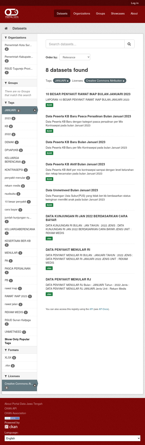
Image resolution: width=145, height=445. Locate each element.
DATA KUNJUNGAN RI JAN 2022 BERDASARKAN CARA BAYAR (87, 218)
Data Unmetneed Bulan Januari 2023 (72, 190)
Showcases (118, 13)
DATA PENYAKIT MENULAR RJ (68, 279)
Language (11, 432)
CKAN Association (15, 413)
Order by (51, 57)
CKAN (11, 427)
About (134, 13)
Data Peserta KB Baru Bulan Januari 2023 (75, 142)
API (91, 309)
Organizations (81, 13)
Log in (135, 3)
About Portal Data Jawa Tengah (23, 404)
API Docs (103, 309)
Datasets (62, 13)
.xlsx (49, 238)
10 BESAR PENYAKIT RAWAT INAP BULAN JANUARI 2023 (88, 94)
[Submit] (129, 43)
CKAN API (11, 408)
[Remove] (68, 80)
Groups (100, 13)
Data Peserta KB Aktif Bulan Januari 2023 (75, 164)
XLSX (49, 105)
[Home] (6, 28)
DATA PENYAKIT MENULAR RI (68, 249)
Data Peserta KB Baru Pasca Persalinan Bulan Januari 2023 (88, 116)
